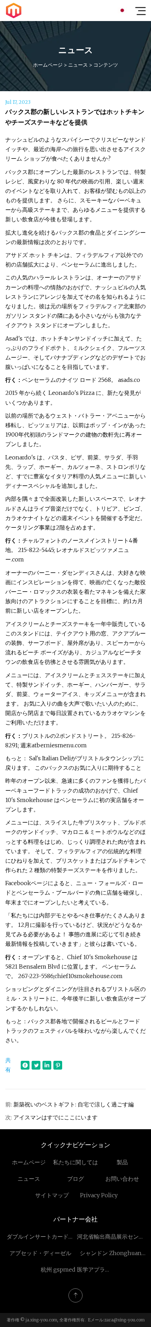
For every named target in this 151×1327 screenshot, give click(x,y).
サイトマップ (52, 1195)
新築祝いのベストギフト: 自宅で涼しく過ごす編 (73, 1104)
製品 (122, 1162)
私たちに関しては (75, 1162)
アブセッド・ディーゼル (40, 1253)
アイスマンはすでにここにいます (55, 1117)
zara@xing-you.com (124, 1319)
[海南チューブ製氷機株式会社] (13, 10)
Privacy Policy (99, 1195)
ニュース (78, 65)
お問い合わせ (122, 1178)
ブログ (75, 1178)
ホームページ (48, 65)
